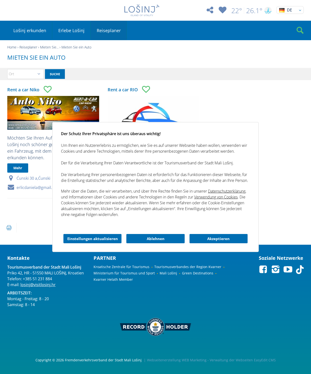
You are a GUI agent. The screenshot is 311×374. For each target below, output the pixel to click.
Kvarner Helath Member (113, 279)
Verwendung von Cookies (216, 197)
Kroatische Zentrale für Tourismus (121, 266)
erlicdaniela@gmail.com (38, 187)
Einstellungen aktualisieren (92, 238)
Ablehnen (155, 238)
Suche (55, 74)
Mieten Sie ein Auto (76, 47)
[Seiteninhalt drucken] (9, 227)
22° (236, 10)
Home (12, 47)
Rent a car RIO (123, 90)
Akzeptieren (218, 238)
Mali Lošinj (168, 273)
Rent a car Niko (23, 90)
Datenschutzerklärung (226, 191)
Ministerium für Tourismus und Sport (124, 273)
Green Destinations (197, 273)
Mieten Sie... (49, 47)
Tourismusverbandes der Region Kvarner (187, 266)
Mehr (17, 168)
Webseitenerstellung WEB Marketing (177, 360)
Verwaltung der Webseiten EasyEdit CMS (243, 360)
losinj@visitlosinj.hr (38, 284)
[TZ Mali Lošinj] (142, 10)
